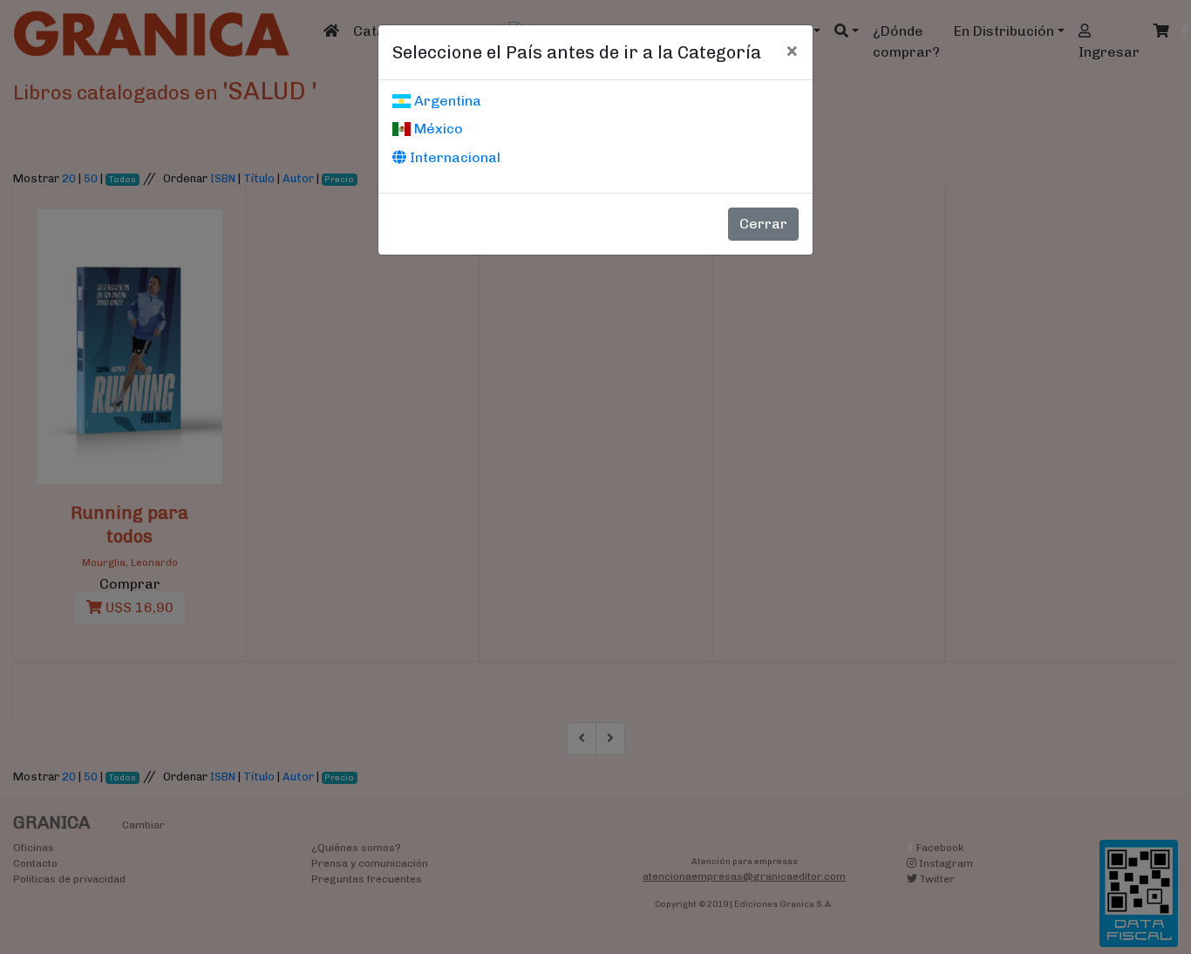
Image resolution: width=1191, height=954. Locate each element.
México (437, 128)
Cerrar (763, 223)
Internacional (453, 157)
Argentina (446, 100)
